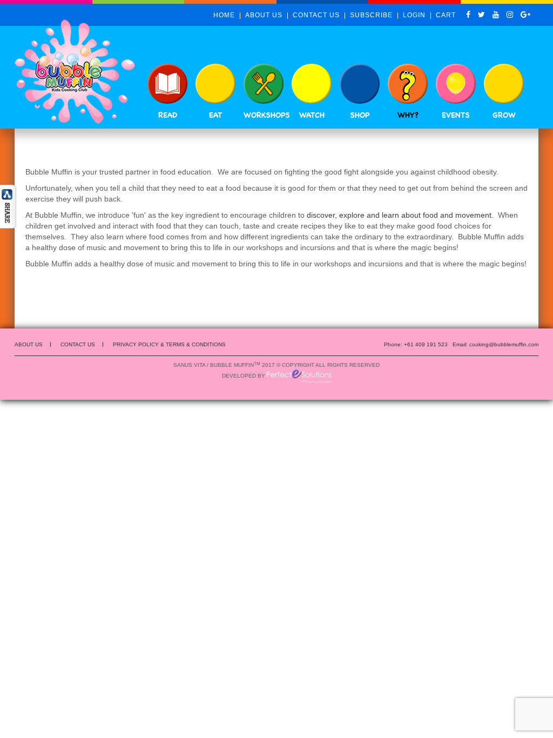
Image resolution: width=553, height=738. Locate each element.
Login (414, 15)
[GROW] (504, 84)
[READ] (167, 84)
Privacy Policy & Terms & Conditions (169, 344)
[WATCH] (312, 84)
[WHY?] (408, 84)
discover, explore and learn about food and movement (399, 215)
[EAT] (215, 84)
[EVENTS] (456, 84)
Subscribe (371, 15)
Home (224, 15)
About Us (263, 15)
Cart (446, 15)
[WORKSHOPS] (264, 84)
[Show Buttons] (8, 206)
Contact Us (316, 15)
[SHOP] (360, 84)
